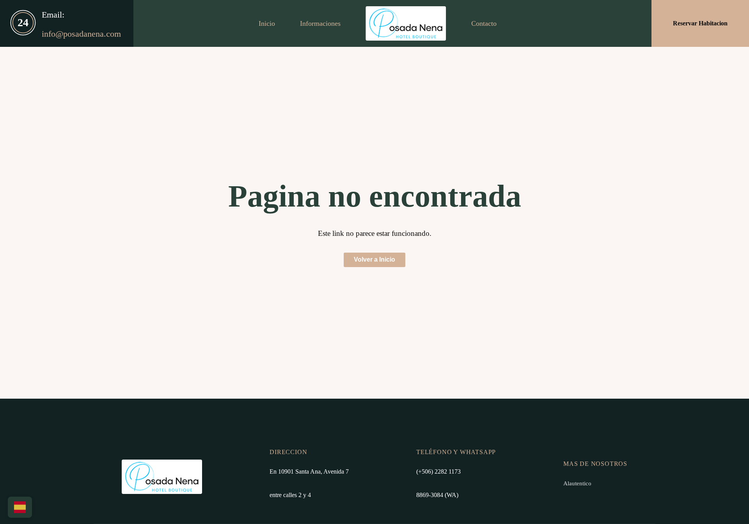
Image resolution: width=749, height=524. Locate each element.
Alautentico (577, 483)
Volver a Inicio (374, 259)
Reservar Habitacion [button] (700, 23)
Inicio (267, 23)
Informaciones (320, 23)
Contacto (484, 23)
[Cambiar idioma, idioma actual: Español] (20, 507)
